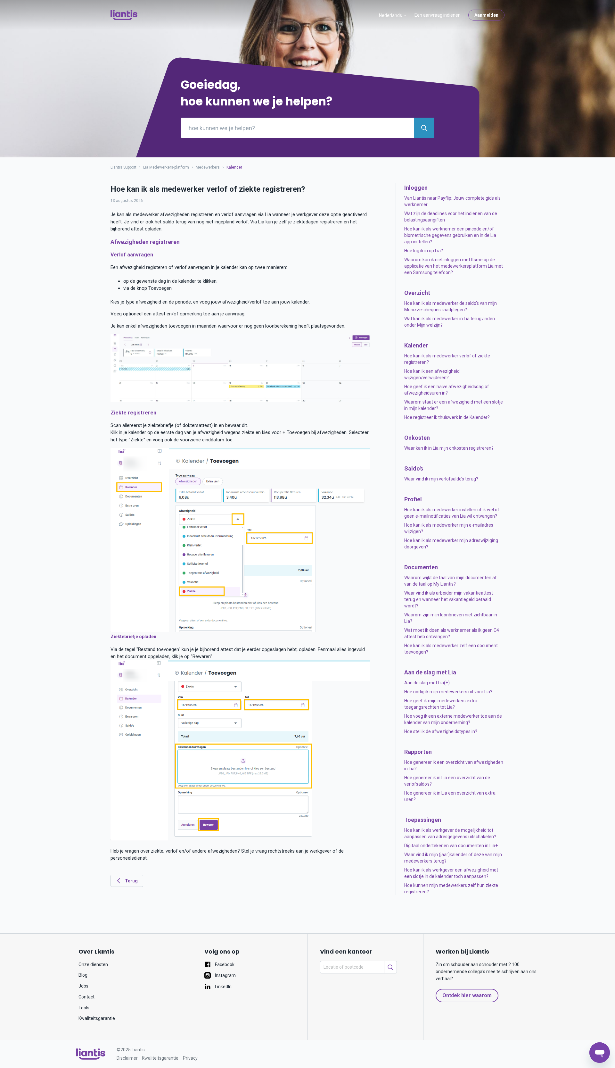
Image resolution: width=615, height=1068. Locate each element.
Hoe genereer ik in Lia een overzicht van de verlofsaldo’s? (447, 781)
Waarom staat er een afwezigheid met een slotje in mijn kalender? (453, 405)
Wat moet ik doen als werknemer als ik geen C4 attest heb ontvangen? (451, 633)
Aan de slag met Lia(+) (427, 682)
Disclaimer (127, 1058)
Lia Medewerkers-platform (166, 167)
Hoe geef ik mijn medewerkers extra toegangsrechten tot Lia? (440, 704)
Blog (82, 975)
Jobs (83, 986)
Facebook (224, 964)
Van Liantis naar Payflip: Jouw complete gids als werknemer (452, 201)
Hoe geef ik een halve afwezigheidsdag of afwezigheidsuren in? (446, 390)
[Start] (124, 15)
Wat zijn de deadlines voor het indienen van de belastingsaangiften (450, 216)
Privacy (190, 1058)
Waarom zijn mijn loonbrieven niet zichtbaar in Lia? (450, 618)
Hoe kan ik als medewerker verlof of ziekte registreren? (447, 359)
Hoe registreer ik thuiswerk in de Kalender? (447, 417)
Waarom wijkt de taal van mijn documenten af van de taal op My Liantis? (450, 581)
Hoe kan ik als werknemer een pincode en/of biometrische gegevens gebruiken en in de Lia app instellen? (450, 235)
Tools (83, 1007)
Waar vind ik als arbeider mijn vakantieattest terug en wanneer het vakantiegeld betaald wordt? (448, 599)
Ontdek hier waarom (467, 995)
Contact (86, 996)
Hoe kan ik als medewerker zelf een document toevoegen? (451, 649)
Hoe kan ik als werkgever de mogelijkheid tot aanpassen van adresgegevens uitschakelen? (450, 833)
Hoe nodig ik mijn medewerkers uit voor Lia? (448, 691)
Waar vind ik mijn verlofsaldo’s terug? (441, 478)
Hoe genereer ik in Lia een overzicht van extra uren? (450, 796)
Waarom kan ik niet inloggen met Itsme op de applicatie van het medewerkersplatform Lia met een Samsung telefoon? (453, 266)
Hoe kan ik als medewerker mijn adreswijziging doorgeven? (451, 543)
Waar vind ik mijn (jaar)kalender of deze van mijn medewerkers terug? (453, 858)
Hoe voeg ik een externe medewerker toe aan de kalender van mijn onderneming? (453, 719)
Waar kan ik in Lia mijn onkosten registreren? (449, 448)
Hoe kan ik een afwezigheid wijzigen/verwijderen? (432, 374)
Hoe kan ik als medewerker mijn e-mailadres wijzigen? (448, 528)
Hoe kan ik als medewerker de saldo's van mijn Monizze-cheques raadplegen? (450, 306)
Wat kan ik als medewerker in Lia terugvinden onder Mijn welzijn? (449, 322)
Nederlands (391, 15)
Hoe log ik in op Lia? (423, 250)
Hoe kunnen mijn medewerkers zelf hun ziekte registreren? (451, 888)
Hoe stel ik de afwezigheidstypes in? (440, 731)
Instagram (225, 975)
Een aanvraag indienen (437, 15)
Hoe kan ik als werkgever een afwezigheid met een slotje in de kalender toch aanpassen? (451, 873)
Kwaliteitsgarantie (96, 1018)
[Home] (90, 1054)
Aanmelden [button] (486, 15)
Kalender (234, 167)
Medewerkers (208, 167)
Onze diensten (93, 964)
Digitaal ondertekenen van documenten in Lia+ (451, 845)
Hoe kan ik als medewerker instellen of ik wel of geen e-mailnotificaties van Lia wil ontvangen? (451, 513)
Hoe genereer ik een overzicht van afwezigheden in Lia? (453, 765)
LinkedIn (223, 986)
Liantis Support (123, 167)
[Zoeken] (390, 967)
